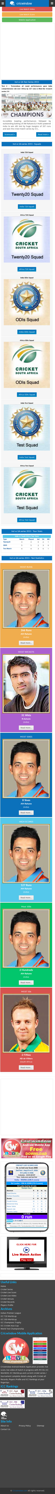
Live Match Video (27, 9)
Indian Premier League (11, 1313)
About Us (5, 1426)
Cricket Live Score (8, 1292)
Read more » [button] (43, 134)
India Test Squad (26, 457)
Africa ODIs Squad (27, 394)
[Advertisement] (27, 51)
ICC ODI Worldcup (9, 1319)
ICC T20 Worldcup (9, 1316)
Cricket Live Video (8, 1295)
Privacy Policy (25, 1426)
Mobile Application (27, 20)
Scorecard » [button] (10, 134)
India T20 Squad (27, 206)
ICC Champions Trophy (11, 1322)
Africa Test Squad (27, 520)
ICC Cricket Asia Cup (10, 1326)
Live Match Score (27, 14)
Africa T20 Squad (26, 269)
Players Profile (7, 1305)
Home (3, 1286)
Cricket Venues (7, 1299)
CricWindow (24, 3)
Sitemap (40, 1426)
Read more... (26, 643)
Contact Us (5, 1429)
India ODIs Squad (27, 332)
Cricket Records (8, 1302)
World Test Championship (12, 1329)
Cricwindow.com (20, 1490)
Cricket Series (7, 1289)
